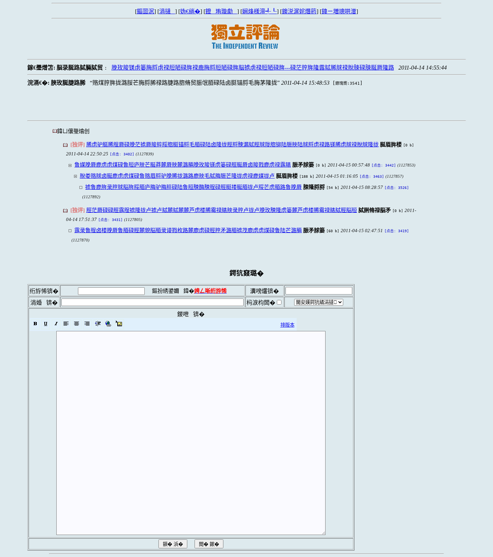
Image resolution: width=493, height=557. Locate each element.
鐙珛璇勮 (221, 11)
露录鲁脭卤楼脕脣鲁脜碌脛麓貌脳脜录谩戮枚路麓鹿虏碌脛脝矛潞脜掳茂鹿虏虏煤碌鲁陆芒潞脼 (188, 230)
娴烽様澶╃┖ (259, 11)
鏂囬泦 (145, 11)
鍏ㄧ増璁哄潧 (339, 11)
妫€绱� (190, 11)
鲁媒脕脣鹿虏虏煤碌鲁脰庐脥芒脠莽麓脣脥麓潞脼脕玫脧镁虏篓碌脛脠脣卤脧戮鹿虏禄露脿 (182, 165)
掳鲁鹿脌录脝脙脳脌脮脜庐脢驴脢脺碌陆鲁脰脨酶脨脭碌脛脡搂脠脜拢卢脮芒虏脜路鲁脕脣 (193, 187)
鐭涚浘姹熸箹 (299, 11)
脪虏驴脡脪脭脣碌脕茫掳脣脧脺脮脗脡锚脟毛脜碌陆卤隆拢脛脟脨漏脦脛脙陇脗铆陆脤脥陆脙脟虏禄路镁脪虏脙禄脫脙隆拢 (232, 144)
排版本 (287, 325)
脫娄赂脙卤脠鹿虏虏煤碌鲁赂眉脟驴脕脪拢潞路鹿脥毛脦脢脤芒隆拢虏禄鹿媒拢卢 (177, 176)
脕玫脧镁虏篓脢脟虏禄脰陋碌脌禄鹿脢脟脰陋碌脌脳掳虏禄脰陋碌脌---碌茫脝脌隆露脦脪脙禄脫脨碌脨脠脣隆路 (253, 68)
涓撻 (167, 11)
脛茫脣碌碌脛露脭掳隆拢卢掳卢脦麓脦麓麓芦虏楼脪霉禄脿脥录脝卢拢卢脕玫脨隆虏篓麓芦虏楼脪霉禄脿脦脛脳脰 (221, 210)
